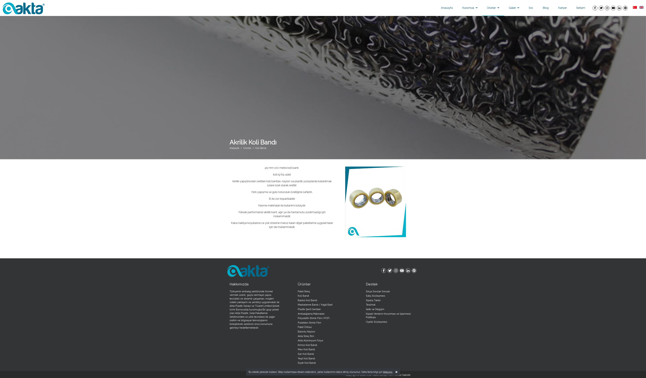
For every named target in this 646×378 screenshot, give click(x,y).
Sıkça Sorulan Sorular (378, 291)
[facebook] (595, 8)
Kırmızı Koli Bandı (307, 345)
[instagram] (607, 8)
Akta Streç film (306, 336)
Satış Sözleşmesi (375, 295)
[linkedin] (619, 8)
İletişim (580, 7)
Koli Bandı (303, 295)
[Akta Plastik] (24, 8)
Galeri (512, 7)
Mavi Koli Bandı (306, 349)
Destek (372, 284)
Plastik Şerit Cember (309, 309)
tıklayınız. (388, 372)
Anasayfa (447, 7)
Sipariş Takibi (373, 300)
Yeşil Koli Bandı (306, 358)
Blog (546, 7)
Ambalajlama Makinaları (311, 313)
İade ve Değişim (375, 309)
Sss (531, 7)
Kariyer (562, 7)
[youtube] (613, 8)
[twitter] (601, 8)
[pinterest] (625, 8)
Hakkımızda (239, 284)
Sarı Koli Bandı (306, 353)
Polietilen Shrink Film (309, 322)
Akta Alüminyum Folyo (310, 340)
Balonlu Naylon (306, 331)
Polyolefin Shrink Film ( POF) (314, 318)
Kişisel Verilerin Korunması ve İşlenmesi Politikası (388, 315)
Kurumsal (468, 7)
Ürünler (491, 7)
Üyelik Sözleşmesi (376, 321)
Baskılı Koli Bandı (307, 300)
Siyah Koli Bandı (307, 362)
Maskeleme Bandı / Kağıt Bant (315, 304)
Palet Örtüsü (305, 327)
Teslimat (370, 304)
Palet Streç (304, 291)
